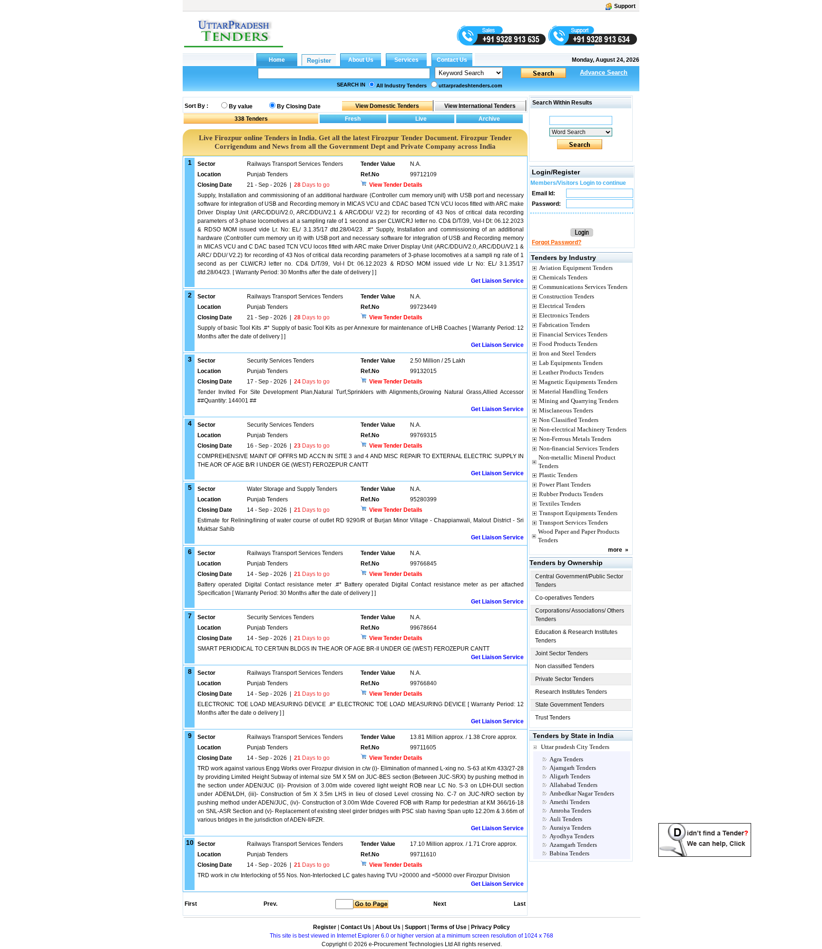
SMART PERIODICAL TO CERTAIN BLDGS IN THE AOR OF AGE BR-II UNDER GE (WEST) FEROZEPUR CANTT (343, 648)
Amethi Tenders (569, 801)
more (615, 549)
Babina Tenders (569, 853)
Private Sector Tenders (564, 679)
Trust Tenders (552, 717)
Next (439, 904)
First (190, 904)
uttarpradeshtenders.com (470, 85)
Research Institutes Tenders (571, 692)
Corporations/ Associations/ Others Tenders (579, 615)
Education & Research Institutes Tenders (576, 636)
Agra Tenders (566, 759)
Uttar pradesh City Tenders (575, 746)
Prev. (270, 904)
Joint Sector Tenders (561, 653)
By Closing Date (299, 106)
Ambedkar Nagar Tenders (581, 793)
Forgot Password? (556, 242)
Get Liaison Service (497, 281)
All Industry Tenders (401, 85)
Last (520, 904)
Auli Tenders (565, 819)
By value (241, 106)
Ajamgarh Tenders (572, 767)
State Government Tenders (569, 704)
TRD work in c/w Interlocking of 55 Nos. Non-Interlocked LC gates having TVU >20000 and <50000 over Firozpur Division (353, 875)
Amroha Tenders (570, 810)
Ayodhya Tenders (571, 836)
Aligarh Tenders (569, 776)
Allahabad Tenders (573, 784)
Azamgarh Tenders (573, 844)
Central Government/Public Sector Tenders (579, 580)
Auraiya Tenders (570, 827)
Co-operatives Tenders (564, 597)
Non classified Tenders (564, 666)
